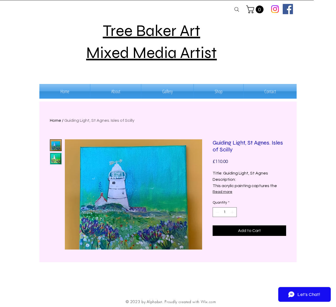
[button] (255, 9)
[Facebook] (288, 9)
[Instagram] (275, 9)
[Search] (236, 9)
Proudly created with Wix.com (190, 301)
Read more (222, 192)
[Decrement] (216, 212)
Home (55, 120)
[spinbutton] (224, 212)
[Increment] (232, 212)
